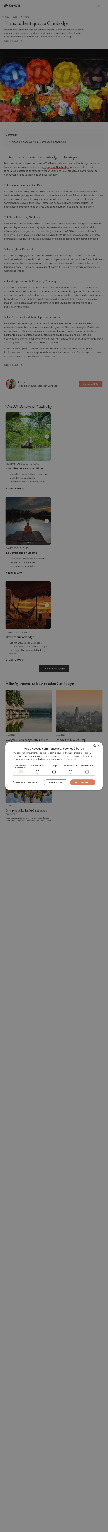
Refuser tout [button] (56, 782)
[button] (25, 782)
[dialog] (54, 766)
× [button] (98, 745)
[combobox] (94, 745)
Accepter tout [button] (82, 782)
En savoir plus (70, 759)
